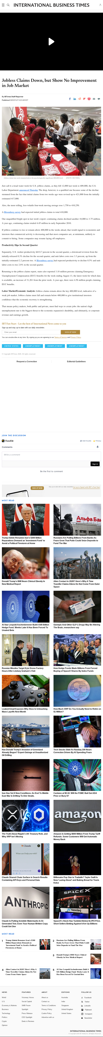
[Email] (94, 99)
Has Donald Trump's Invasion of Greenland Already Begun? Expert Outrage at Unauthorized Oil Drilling (25, 752)
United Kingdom (67, 1009)
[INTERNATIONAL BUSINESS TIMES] (51, 5)
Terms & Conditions (49, 1005)
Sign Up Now (37, 488)
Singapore (65, 1005)
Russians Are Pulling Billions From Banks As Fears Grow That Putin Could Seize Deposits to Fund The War (76, 540)
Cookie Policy (47, 1013)
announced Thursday (28, 189)
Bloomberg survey (12, 211)
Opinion (4, 1025)
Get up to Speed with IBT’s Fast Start (86, 487)
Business (5, 1009)
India (63, 1001)
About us (45, 997)
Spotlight (25, 1009)
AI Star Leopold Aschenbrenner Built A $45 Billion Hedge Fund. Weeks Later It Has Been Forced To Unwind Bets (25, 627)
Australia (64, 997)
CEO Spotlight (27, 1017)
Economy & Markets (9, 1005)
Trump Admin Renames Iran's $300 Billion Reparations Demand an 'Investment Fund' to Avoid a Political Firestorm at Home (23, 540)
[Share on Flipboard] (84, 99)
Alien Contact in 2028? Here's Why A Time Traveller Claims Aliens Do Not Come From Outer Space (77, 584)
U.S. (3, 1001)
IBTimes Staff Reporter (13, 96)
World (4, 997)
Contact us (45, 1001)
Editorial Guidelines (76, 361)
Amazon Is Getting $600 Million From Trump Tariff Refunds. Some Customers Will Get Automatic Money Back (77, 836)
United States (66, 1013)
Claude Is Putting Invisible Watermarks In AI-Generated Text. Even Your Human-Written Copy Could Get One (25, 923)
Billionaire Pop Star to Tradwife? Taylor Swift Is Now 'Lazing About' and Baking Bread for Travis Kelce (76, 880)
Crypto (4, 1021)
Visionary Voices (28, 997)
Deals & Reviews (28, 1021)
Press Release (27, 1013)
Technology (6, 1013)
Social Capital (27, 1001)
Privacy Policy (75, 337)
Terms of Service (60, 337)
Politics (4, 1017)
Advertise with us (48, 1017)
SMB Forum (26, 1005)
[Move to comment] (99, 99)
